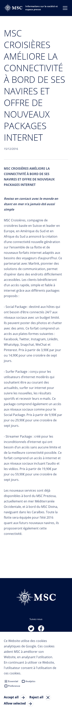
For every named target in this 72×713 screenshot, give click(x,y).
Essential (13, 681)
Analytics (30, 681)
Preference (14, 686)
